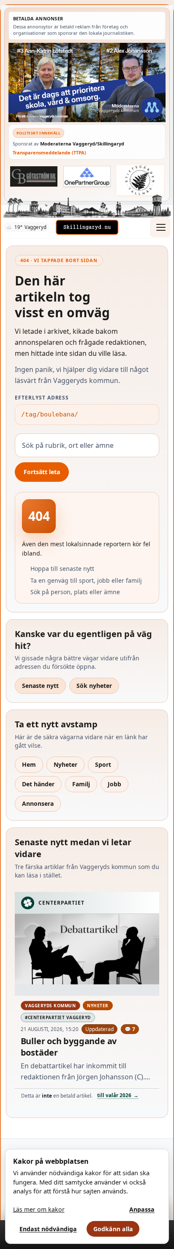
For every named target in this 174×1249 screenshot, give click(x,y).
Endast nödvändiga (48, 1229)
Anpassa (142, 1209)
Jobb (114, 784)
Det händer (38, 784)
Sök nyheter (94, 686)
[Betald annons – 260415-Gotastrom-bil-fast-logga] (33, 176)
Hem (29, 764)
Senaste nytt (40, 686)
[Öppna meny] (160, 227)
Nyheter (65, 764)
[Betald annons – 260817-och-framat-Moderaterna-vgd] (87, 82)
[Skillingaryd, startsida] (87, 227)
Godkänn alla (113, 1229)
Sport (103, 764)
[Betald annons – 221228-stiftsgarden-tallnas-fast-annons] (140, 180)
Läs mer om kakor (39, 1209)
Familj (81, 784)
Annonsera (38, 803)
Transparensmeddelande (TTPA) (49, 152)
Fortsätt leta (42, 472)
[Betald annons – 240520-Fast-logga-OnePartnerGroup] (87, 176)
